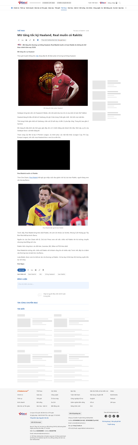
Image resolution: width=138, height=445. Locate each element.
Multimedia (114, 395)
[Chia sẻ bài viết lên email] (26, 40)
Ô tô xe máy (55, 398)
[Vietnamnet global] (103, 3)
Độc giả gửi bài (116, 421)
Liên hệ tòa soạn (36, 422)
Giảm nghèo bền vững (78, 402)
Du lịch (115, 8)
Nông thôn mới (75, 406)
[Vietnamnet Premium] (23, 392)
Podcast (112, 398)
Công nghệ (96, 8)
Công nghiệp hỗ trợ (77, 398)
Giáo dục (51, 8)
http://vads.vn (77, 425)
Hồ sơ (92, 402)
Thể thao (64, 8)
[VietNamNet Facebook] (106, 417)
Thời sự (22, 8)
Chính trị (16, 8)
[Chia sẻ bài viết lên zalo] (22, 40)
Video (112, 391)
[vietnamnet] (23, 4)
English (92, 398)
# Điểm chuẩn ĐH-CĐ (64, 3)
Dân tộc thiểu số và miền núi (99, 391)
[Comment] (38, 40)
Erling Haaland (50, 274)
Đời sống (82, 8)
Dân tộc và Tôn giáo (40, 8)
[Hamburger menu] (126, 8)
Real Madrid (33, 177)
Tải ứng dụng (106, 421)
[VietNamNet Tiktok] (114, 417)
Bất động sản (108, 8)
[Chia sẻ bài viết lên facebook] (18, 40)
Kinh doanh (30, 8)
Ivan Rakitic (61, 274)
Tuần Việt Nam (93, 3)
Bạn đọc (121, 8)
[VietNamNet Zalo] (118, 417)
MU (37, 56)
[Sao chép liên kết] (30, 40)
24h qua (112, 402)
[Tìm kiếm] (119, 3)
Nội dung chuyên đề (96, 395)
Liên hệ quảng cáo (74, 413)
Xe (102, 8)
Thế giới (57, 8)
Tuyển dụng (111, 424)
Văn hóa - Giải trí (73, 8)
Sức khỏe (89, 8)
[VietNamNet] (12, 8)
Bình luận (21, 270)
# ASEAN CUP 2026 (49, 3)
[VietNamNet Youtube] (110, 417)
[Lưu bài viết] (33, 40)
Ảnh (91, 406)
